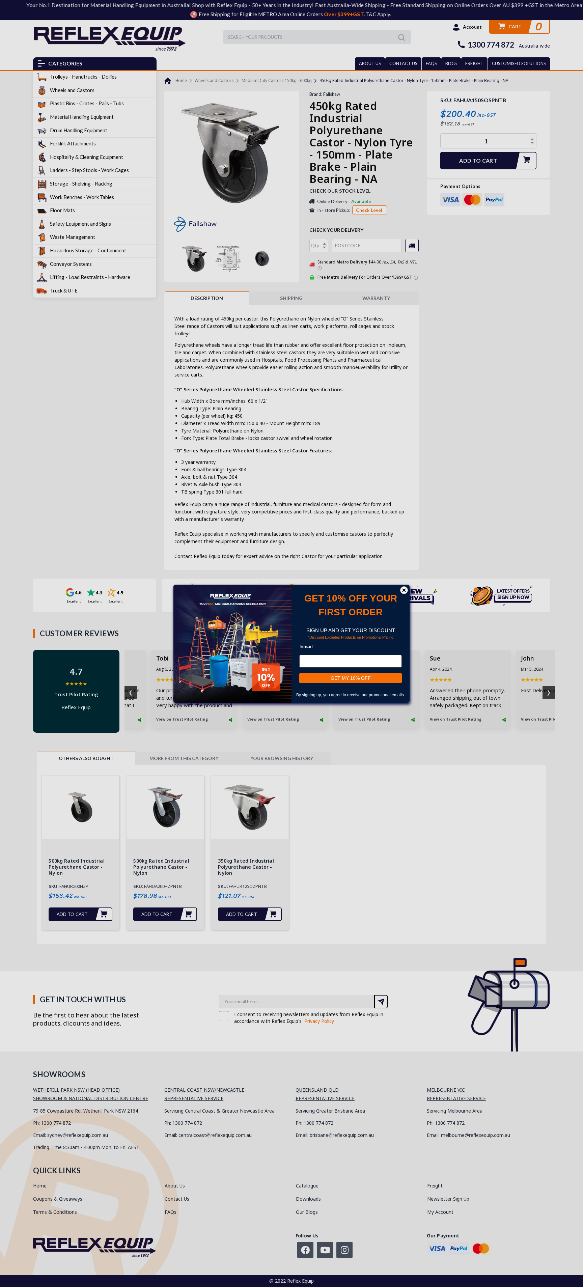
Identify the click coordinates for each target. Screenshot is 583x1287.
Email (306, 646)
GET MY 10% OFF (351, 678)
